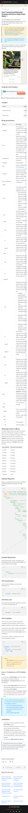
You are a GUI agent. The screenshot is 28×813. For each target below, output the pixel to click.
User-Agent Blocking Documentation (15, 707)
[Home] (9, 2)
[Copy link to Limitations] (12, 720)
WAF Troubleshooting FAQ (13, 712)
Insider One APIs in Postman (6, 801)
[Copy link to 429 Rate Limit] (14, 600)
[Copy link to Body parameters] (16, 121)
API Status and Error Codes (18, 797)
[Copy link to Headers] (9, 103)
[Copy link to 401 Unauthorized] (16, 581)
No (12, 761)
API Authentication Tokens (18, 790)
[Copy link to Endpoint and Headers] (20, 87)
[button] (8, 767)
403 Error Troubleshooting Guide (14, 705)
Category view (6, 9)
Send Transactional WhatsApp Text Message (18, 778)
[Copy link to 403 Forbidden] (14, 619)
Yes (6, 761)
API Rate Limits (5, 796)
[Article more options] (25, 9)
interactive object (21, 169)
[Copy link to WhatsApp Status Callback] (22, 429)
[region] (14, 520)
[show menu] (26, 2)
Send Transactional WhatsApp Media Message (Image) (18, 785)
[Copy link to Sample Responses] (18, 557)
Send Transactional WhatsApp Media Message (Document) (7, 785)
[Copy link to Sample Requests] (16, 479)
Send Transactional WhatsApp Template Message (7, 778)
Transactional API (18, 801)
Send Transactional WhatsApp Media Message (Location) (6, 791)
